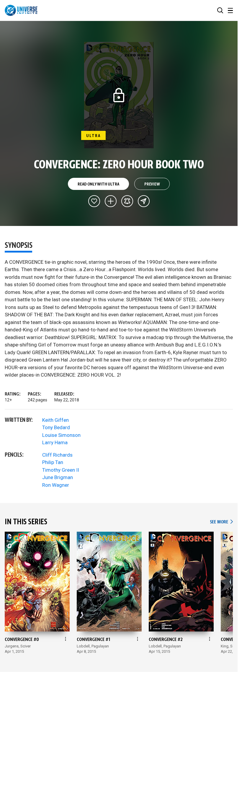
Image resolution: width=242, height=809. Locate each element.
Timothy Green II (60, 470)
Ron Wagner (55, 485)
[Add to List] (111, 201)
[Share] (144, 201)
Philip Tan (52, 462)
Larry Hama (55, 442)
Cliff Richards (57, 455)
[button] (220, 10)
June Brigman (57, 477)
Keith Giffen (55, 420)
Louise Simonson (61, 435)
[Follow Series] (127, 201)
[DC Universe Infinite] (21, 10)
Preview (152, 184)
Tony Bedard (56, 427)
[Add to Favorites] (94, 201)
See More (221, 522)
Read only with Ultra (98, 184)
